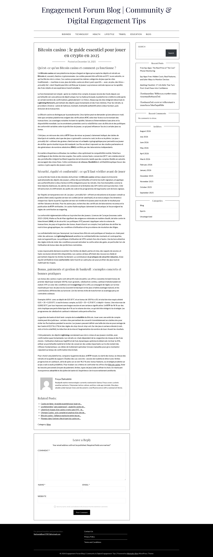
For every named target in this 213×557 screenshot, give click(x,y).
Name (41, 484)
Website (42, 496)
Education (136, 34)
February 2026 (146, 165)
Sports (142, 211)
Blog (148, 34)
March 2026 (145, 159)
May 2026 (144, 148)
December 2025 (146, 176)
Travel (122, 34)
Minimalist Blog (132, 553)
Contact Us (88, 531)
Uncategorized (146, 216)
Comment (44, 450)
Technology (81, 34)
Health (96, 34)
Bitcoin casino (114, 364)
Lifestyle (109, 34)
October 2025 (146, 187)
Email (86, 484)
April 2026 (144, 153)
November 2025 (146, 181)
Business (66, 34)
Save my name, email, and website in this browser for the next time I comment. (82, 507)
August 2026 (145, 131)
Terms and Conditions (92, 542)
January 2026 (145, 170)
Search (141, 47)
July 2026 (144, 137)
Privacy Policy (89, 537)
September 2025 (147, 193)
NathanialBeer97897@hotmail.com (47, 534)
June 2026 (144, 142)
